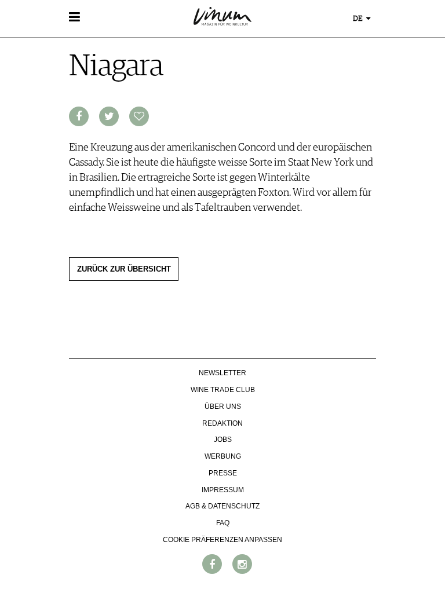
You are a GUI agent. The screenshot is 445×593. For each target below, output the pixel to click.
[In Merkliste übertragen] (139, 116)
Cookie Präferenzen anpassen (222, 540)
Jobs (223, 439)
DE (358, 19)
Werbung (223, 456)
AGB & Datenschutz (222, 506)
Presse (223, 473)
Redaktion (222, 423)
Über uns (223, 406)
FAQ (222, 523)
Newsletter (222, 373)
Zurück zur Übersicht (124, 269)
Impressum (223, 490)
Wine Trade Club (223, 390)
